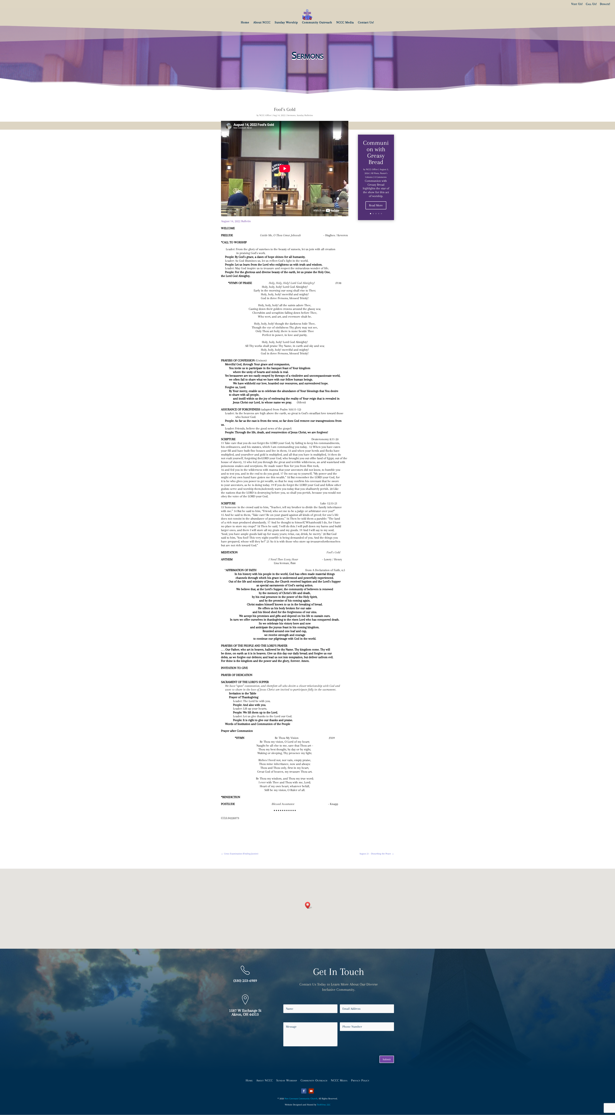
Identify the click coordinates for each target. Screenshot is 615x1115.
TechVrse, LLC (323, 1104)
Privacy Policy (360, 1080)
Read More (376, 205)
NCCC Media (339, 1080)
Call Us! (591, 4)
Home (249, 1080)
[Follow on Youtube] (311, 1091)
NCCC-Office (265, 115)
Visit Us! (577, 4)
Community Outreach (314, 1080)
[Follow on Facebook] (303, 1091)
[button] (308, 905)
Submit (387, 1059)
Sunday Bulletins (305, 115)
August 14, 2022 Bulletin (236, 221)
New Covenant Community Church (301, 1098)
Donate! (605, 4)
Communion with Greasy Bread (376, 152)
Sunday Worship (286, 1080)
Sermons (291, 115)
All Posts (375, 173)
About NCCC (264, 1080)
